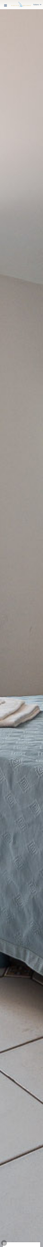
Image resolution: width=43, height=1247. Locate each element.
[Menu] (5, 5)
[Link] (21, 4)
